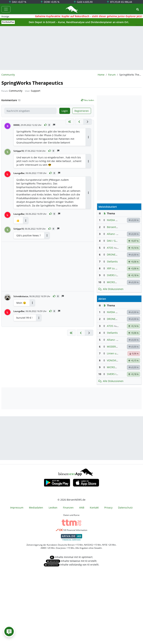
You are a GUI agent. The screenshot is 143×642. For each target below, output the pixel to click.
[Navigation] (5, 9)
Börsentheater (115, 227)
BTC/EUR (121, 1)
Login (65, 111)
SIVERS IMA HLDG (117, 275)
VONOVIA (112, 360)
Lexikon (53, 507)
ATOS (110, 247)
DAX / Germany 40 (117, 240)
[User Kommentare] (9, 631)
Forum (112, 74)
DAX (18, 1)
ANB (81, 507)
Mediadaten (36, 507)
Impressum (16, 507)
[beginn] (70, 122)
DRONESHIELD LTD (118, 254)
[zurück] (79, 122)
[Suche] (138, 9)
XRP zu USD (113, 268)
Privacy (108, 507)
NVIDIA (111, 220)
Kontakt (94, 507)
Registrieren (81, 111)
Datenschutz (125, 507)
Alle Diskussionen (113, 289)
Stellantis (112, 261)
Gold (84, 1)
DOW (51, 1)
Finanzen (68, 507)
